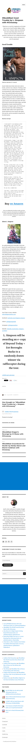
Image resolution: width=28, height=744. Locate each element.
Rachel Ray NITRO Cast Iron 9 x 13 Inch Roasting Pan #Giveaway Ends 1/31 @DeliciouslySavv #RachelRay (13, 638)
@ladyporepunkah (11, 321)
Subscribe (7, 565)
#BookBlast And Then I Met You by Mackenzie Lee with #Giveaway (14, 674)
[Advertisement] (14, 476)
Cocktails (4, 724)
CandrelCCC (15, 394)
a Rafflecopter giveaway (8, 375)
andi (5, 394)
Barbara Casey (7, 678)
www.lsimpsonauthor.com (9, 314)
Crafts (3, 731)
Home (3, 718)
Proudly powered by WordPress (9, 741)
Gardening (5, 734)
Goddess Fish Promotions (11, 411)
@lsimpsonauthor (13, 325)
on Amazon (16, 203)
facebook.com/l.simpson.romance (16, 318)
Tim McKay (6, 669)
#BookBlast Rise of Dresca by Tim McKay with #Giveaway (14, 665)
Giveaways (5, 737)
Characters (5, 721)
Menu (23, 4)
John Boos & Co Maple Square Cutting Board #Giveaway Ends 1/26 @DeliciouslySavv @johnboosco (13, 632)
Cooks (3, 727)
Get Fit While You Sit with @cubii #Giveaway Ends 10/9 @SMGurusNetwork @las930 (14, 692)
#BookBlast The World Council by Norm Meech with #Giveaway (14, 659)
